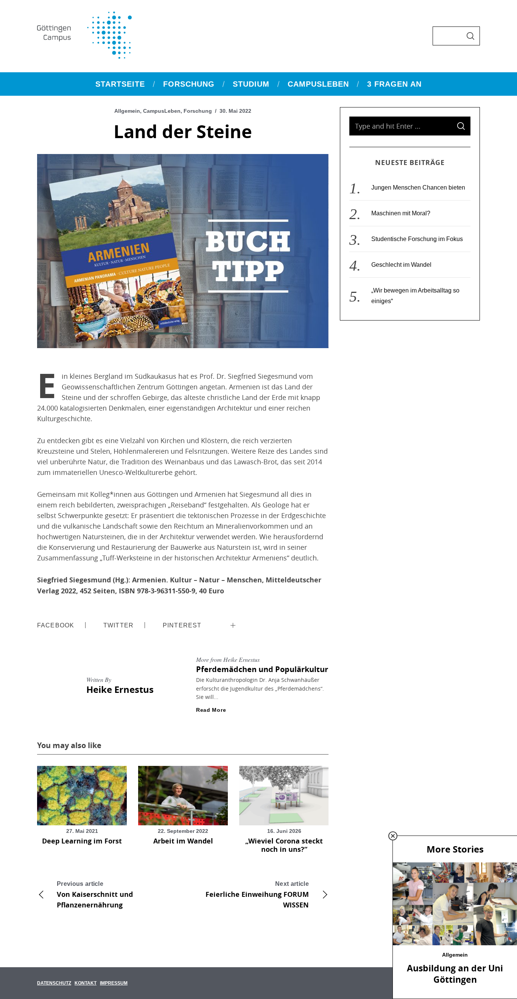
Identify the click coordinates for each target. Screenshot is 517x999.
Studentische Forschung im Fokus (417, 239)
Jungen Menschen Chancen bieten (418, 187)
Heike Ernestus (120, 689)
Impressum (114, 983)
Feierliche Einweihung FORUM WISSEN (257, 895)
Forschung (198, 111)
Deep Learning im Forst (82, 841)
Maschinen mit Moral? (400, 213)
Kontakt (86, 983)
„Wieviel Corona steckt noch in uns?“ (284, 845)
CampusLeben (162, 111)
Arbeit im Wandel (183, 841)
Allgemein (127, 111)
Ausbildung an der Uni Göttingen (455, 973)
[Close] (392, 835)
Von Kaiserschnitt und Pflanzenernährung (95, 895)
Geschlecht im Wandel (401, 264)
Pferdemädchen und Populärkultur (262, 669)
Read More (211, 710)
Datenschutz (54, 983)
